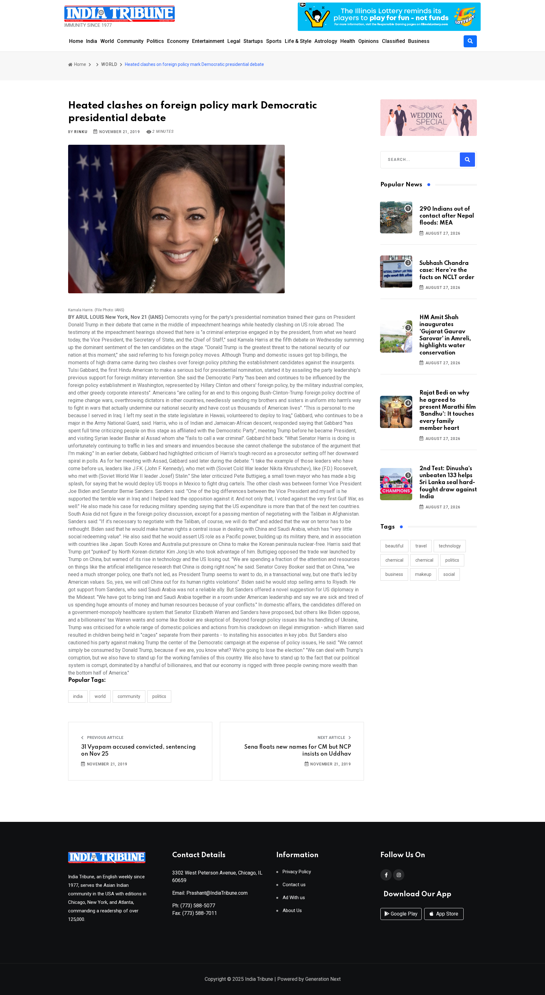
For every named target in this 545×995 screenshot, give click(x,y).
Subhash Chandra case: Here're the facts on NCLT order (446, 270)
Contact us (294, 884)
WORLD (109, 64)
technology (450, 545)
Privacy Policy (297, 871)
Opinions (368, 41)
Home (76, 41)
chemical (394, 560)
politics (452, 560)
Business (419, 41)
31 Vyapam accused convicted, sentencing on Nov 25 (138, 750)
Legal (233, 41)
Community (130, 41)
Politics (155, 41)
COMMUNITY (129, 696)
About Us (292, 910)
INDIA (78, 696)
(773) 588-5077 (197, 906)
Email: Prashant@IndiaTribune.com (210, 893)
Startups (253, 41)
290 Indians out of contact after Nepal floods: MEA (446, 216)
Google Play (404, 914)
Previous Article (104, 737)
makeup (423, 574)
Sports (274, 41)
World (107, 41)
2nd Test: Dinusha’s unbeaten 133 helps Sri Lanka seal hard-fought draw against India (448, 483)
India (91, 41)
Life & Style (298, 41)
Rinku (80, 132)
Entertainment (208, 41)
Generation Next (323, 979)
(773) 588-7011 (199, 913)
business (394, 574)
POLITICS (159, 696)
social (449, 574)
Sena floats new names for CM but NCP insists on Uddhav (297, 750)
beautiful (394, 545)
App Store (446, 914)
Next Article (332, 737)
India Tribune (259, 979)
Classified (393, 41)
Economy (178, 41)
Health (347, 41)
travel (421, 545)
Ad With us (294, 897)
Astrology (325, 41)
